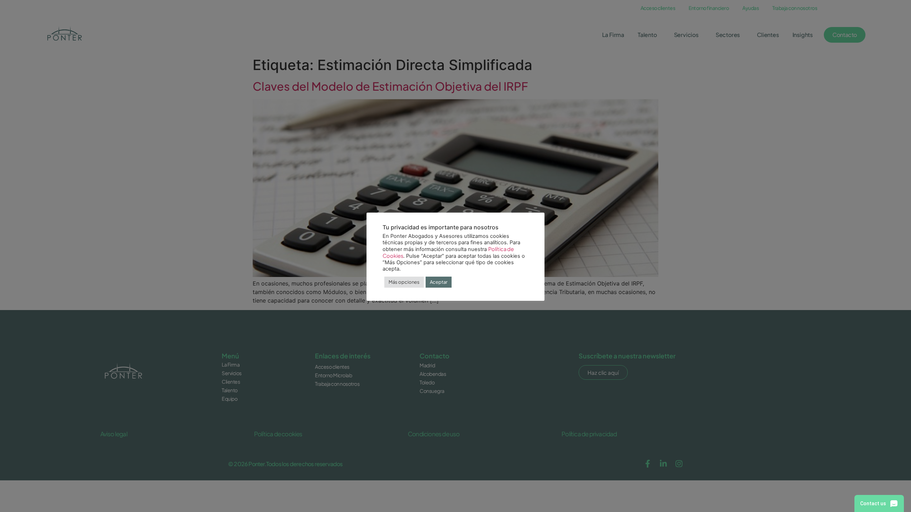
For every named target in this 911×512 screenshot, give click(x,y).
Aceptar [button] (438, 282)
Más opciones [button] (404, 282)
